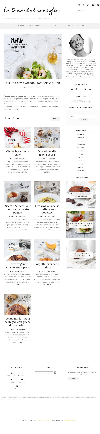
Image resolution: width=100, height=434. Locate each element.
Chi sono (47, 26)
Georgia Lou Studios (70, 421)
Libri (56, 26)
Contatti (81, 26)
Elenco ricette (34, 26)
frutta (81, 157)
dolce (81, 154)
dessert (81, 151)
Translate (87, 102)
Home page (20, 26)
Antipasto (37, 87)
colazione (81, 147)
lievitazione (81, 161)
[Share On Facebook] (5, 118)
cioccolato (81, 144)
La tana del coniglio (43, 421)
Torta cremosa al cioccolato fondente (81, 255)
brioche (81, 141)
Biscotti (52, 159)
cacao (22, 271)
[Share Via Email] (18, 118)
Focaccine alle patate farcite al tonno (81, 224)
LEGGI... (55, 118)
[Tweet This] (9, 118)
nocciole (52, 216)
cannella (23, 159)
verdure (81, 170)
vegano (80, 167)
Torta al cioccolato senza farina (81, 195)
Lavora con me (68, 26)
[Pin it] (13, 118)
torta (81, 164)
